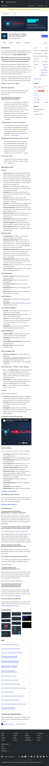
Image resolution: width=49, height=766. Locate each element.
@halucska (10, 163)
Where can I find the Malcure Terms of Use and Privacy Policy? (9, 671)
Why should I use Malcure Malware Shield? (11, 652)
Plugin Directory (4, 5)
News (2, 735)
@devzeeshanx (15, 135)
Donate (39, 737)
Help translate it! (37, 9)
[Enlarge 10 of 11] (29, 617)
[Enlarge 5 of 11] (19, 614)
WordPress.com (5, 744)
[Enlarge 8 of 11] (19, 627)
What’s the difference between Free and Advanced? (13, 704)
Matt (3, 746)
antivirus (45, 67)
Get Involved (40, 733)
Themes (15, 735)
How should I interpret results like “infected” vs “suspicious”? (8, 708)
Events (38, 735)
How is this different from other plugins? (10, 684)
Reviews (11, 42)
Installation (18, 42)
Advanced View (37, 78)
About (2, 733)
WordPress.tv (29, 740)
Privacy (3, 740)
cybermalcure (22, 724)
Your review (36, 102)
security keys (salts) (25, 303)
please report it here (23, 531)
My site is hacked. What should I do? (10, 644)
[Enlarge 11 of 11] (29, 623)
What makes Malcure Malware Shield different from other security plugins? (10, 662)
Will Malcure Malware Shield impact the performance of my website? (9, 666)
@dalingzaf (7, 119)
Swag (39, 740)
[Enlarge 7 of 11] (19, 623)
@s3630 (26, 153)
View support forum (38, 114)
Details (4, 42)
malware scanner (44, 69)
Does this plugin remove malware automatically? (12, 696)
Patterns (15, 740)
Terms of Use (21, 322)
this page (9, 564)
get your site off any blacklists (13, 595)
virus (46, 72)
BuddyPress (4, 751)
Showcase (15, 733)
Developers (27, 737)
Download (44, 36)
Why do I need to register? (7, 692)
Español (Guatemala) (9, 756)
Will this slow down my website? (9, 676)
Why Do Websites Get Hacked (14, 580)
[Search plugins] (15, 13)
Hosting (3, 737)
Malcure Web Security (15, 38)
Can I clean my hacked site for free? (9, 680)
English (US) (45, 64)
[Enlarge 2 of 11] (9, 621)
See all (46, 102)
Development (27, 42)
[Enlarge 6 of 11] (19, 618)
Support (46, 42)
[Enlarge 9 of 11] (29, 614)
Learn (26, 733)
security (42, 72)
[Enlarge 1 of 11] (9, 614)
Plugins (14, 737)
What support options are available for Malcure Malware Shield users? (9, 657)
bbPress (3, 748)
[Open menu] (47, 2)
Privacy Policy (6, 324)
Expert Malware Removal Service (11, 605)
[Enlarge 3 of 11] (9, 624)
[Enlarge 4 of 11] (9, 632)
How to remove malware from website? (10, 648)
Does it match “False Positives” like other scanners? (13, 688)
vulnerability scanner (44, 75)
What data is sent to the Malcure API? (10, 700)
